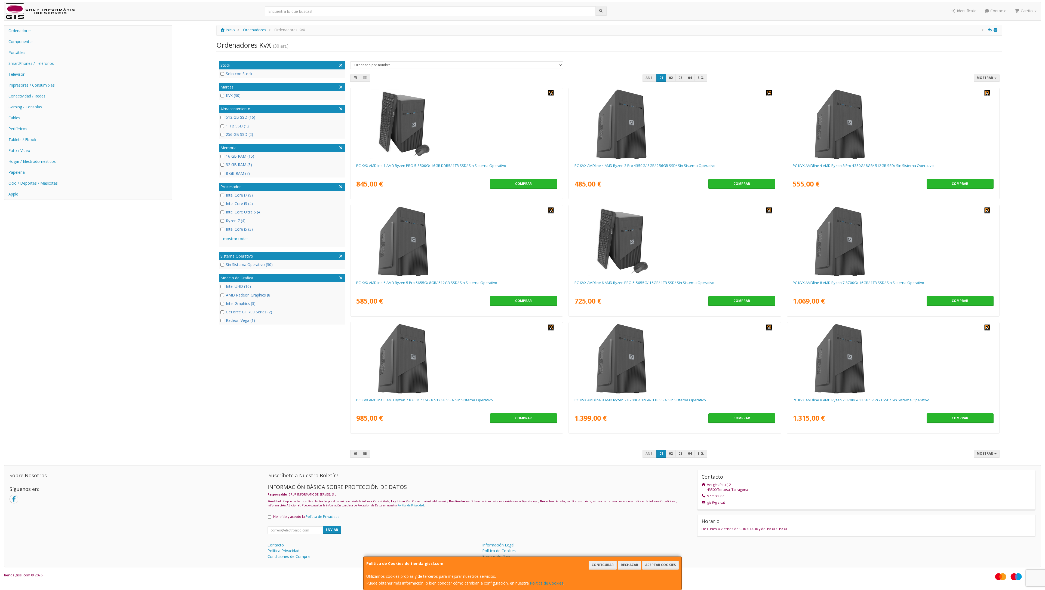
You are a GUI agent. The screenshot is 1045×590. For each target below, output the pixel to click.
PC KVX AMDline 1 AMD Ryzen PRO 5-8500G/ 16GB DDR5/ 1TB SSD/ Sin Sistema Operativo (431, 165)
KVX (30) (233, 95)
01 (661, 77)
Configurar (603, 565)
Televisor (16, 74)
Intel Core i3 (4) (239, 203)
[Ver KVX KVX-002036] (674, 359)
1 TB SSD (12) (238, 126)
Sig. (700, 77)
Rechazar (629, 565)
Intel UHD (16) (238, 286)
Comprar (523, 183)
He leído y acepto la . (306, 516)
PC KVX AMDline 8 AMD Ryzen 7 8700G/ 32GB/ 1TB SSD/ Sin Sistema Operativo (640, 400)
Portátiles (16, 52)
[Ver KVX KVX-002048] (674, 124)
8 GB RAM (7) (238, 173)
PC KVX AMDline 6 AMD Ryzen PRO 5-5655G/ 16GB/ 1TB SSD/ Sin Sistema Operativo (644, 282)
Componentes (20, 41)
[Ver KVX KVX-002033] (456, 359)
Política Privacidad (283, 550)
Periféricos (17, 128)
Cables (14, 117)
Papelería (16, 172)
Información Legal (498, 545)
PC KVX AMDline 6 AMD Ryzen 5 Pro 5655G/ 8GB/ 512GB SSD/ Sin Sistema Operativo (426, 282)
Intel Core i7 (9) (239, 195)
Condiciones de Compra (289, 556)
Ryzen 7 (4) (235, 220)
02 (671, 77)
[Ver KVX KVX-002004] (456, 124)
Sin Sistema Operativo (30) (249, 264)
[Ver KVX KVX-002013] (674, 241)
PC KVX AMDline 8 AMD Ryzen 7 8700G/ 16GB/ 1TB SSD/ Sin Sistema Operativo (858, 282)
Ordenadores (20, 30)
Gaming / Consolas (25, 106)
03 (680, 77)
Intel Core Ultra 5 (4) (244, 212)
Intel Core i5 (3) (239, 229)
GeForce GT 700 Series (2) (249, 311)
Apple (13, 194)
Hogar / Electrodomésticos (32, 161)
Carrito (1027, 10)
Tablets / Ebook (22, 139)
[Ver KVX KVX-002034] (893, 241)
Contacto (998, 10)
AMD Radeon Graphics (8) (249, 295)
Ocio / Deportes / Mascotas (33, 183)
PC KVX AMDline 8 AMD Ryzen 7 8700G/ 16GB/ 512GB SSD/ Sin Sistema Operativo (424, 400)
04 (690, 77)
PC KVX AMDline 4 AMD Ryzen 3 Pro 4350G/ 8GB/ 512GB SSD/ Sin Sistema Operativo (863, 165)
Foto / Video (19, 150)
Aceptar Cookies (660, 565)
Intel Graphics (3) (241, 303)
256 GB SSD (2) (239, 134)
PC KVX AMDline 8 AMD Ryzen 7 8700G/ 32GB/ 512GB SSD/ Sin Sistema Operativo (861, 400)
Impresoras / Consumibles (31, 85)
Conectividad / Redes (26, 96)
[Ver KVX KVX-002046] (893, 124)
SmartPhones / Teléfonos (31, 63)
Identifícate (966, 10)
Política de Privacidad (411, 505)
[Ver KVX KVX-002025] (456, 241)
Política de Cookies (546, 583)
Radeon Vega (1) (240, 320)
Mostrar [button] (985, 77)
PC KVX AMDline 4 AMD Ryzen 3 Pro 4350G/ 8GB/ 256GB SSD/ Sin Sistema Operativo (644, 165)
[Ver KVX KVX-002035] (893, 359)
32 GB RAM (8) (239, 164)
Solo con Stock (239, 73)
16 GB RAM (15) (240, 156)
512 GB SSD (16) (240, 117)
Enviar (332, 529)
